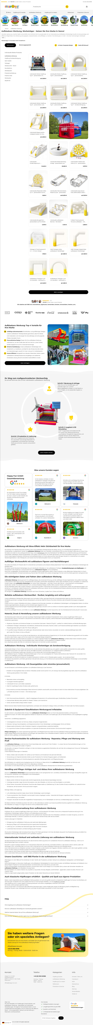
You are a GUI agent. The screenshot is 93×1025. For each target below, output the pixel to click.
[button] (87, 6)
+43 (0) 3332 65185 (87, 1)
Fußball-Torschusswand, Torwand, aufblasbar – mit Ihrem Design (78, 221)
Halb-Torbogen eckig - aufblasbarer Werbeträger (57, 250)
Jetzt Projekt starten (46, 452)
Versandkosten (76, 991)
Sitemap (74, 989)
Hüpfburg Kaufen (57, 976)
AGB (73, 981)
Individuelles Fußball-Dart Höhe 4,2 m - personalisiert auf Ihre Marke (78, 162)
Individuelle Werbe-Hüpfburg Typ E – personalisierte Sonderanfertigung (58, 104)
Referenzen (71, 12)
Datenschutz (75, 984)
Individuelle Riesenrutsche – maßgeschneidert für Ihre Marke (37, 133)
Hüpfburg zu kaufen (59, 881)
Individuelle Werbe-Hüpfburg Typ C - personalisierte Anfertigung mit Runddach (79, 74)
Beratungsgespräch (25, 45)
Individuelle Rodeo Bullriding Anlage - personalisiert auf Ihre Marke (58, 162)
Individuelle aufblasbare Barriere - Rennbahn (56, 220)
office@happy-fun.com (15, 946)
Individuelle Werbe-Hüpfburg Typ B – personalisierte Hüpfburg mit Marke (58, 74)
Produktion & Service (83, 12)
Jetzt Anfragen (25, 363)
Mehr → (4, 37)
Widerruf (74, 994)
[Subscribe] (61, 1018)
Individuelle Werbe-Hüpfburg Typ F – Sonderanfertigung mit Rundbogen (79, 104)
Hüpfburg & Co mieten (51, 12)
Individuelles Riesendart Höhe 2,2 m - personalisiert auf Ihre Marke (38, 191)
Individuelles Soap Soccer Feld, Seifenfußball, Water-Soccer (78, 191)
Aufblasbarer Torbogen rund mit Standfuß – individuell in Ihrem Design (58, 279)
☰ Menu (8, 12)
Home (6, 28)
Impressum (75, 979)
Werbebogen (41, 553)
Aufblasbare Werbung (35, 12)
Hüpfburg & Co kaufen (19, 12)
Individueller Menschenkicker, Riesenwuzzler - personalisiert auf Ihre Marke (58, 191)
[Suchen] (67, 6)
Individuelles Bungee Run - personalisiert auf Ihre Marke (37, 220)
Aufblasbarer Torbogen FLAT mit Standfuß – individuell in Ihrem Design (37, 279)
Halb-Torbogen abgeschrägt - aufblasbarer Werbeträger (79, 250)
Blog (73, 986)
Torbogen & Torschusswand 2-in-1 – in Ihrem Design (38, 250)
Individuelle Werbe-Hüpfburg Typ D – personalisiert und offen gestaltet (38, 104)
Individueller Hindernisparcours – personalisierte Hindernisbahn (38, 162)
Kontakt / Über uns (77, 976)
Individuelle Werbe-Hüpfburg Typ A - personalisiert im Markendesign (38, 74)
